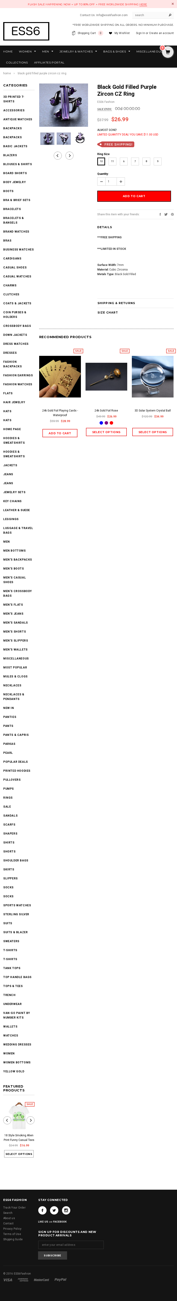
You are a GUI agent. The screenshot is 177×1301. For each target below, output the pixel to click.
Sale (7, 806)
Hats (7, 411)
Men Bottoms (14, 550)
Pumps (8, 788)
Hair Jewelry (14, 402)
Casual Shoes (15, 267)
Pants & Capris (16, 735)
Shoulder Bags (15, 860)
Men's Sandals (15, 622)
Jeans (8, 474)
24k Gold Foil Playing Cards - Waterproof (60, 413)
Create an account (161, 33)
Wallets (10, 1026)
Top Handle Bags (17, 977)
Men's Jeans (13, 613)
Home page (12, 429)
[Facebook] (42, 1210)
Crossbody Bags (17, 326)
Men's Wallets (15, 649)
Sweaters (11, 941)
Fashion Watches (17, 384)
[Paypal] (60, 1279)
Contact (8, 1223)
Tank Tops (11, 968)
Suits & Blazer (15, 932)
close (173, 4)
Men (6, 541)
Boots (8, 191)
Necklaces (12, 685)
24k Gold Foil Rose (106, 410)
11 (112, 161)
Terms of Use (12, 1234)
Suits (7, 923)
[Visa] (8, 1279)
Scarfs (9, 824)
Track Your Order (14, 1207)
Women (9, 1053)
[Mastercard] (42, 1279)
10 (101, 161)
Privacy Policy (12, 1228)
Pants (8, 726)
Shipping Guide (13, 1239)
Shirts (9, 842)
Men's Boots (13, 568)
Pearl (8, 752)
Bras (7, 240)
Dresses (10, 352)
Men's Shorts (14, 631)
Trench (9, 995)
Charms (10, 285)
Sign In (140, 33)
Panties (9, 717)
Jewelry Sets (14, 492)
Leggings (11, 519)
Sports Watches (17, 905)
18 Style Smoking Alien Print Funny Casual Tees (19, 1138)
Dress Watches (16, 343)
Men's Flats (13, 604)
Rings (8, 797)
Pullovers (12, 779)
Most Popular (15, 667)
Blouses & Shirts (17, 164)
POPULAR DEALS (15, 761)
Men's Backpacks (17, 559)
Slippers (10, 878)
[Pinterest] (172, 214)
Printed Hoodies (16, 770)
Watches (10, 1035)
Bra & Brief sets (16, 200)
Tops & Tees (13, 986)
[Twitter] (166, 214)
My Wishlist (122, 33)
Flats (8, 393)
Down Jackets (15, 335)
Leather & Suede (16, 510)
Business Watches (18, 249)
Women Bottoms (17, 1062)
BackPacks (12, 128)
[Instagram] (66, 1210)
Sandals (10, 815)
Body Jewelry (14, 182)
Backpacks (12, 137)
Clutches (11, 294)
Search (7, 1213)
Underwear (12, 1004)
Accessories (14, 110)
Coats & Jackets (17, 303)
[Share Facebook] (160, 214)
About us (9, 1218)
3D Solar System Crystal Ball (153, 410)
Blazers (10, 155)
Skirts (8, 869)
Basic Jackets (15, 146)
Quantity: (103, 174)
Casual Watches (17, 276)
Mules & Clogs (15, 676)
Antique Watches (17, 119)
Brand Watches (16, 231)
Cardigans (12, 258)
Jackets (10, 465)
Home (7, 73)
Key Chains (12, 501)
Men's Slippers (15, 640)
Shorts (9, 851)
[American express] (23, 1279)
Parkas (9, 743)
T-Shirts (10, 950)
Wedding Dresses (17, 1044)
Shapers (10, 833)
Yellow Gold (13, 1071)
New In (8, 708)
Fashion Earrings (18, 375)
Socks (8, 887)
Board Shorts (15, 173)
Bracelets (12, 209)
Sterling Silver (16, 914)
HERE (143, 4)
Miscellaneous (16, 658)
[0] (168, 52)
